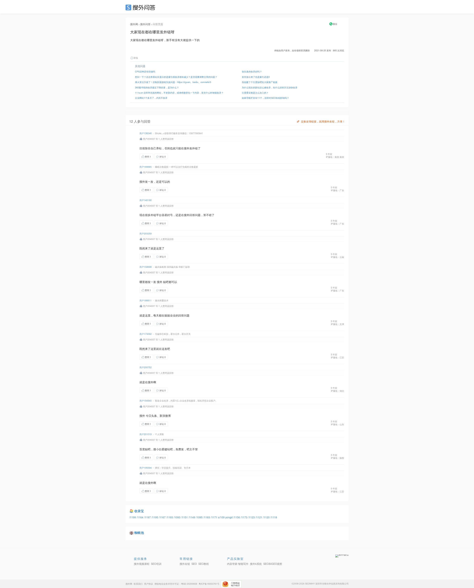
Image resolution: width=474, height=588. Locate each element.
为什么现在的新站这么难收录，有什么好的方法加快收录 (269, 87)
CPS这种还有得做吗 (145, 71)
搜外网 (134, 24)
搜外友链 (185, 564)
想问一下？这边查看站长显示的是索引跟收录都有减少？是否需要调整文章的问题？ (176, 76)
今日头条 (151, 416)
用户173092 (145, 333)
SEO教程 (203, 564)
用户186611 (145, 300)
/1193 (170, 517)
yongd (229, 517)
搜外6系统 (256, 564)
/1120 (266, 517)
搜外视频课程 (141, 564)
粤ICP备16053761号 (209, 583)
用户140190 (145, 200)
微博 (168, 416)
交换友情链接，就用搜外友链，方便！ (323, 121)
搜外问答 (145, 24)
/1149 (192, 517)
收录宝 (139, 511)
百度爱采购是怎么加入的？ (255, 92)
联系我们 (138, 583)
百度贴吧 (145, 449)
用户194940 (145, 400)
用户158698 (145, 266)
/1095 (199, 517)
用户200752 (145, 367)
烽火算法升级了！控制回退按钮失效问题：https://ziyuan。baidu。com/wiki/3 (173, 82)
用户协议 (148, 583)
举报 (135, 57)
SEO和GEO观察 (272, 564)
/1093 (177, 517)
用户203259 (145, 233)
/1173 (244, 517)
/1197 (147, 517)
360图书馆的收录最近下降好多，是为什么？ (157, 87)
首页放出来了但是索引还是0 (256, 76)
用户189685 (145, 166)
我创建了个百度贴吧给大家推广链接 (259, 82)
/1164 (140, 517)
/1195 (155, 517)
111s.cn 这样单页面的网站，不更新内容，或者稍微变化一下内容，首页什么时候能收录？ (179, 92)
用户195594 (145, 467)
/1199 (133, 517)
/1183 (207, 517)
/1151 (184, 517)
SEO (141, 7)
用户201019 (145, 434)
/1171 (214, 517)
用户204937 (149, 138)
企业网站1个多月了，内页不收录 (151, 97)
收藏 (175, 156)
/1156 (237, 517)
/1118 (273, 517)
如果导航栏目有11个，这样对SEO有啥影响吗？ (265, 97)
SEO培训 (156, 564)
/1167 (162, 517)
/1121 (259, 517)
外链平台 (156, 215)
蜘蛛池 (139, 532)
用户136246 (145, 133)
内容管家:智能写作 (237, 564)
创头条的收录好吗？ (252, 71)
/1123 (252, 517)
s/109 (221, 517)
